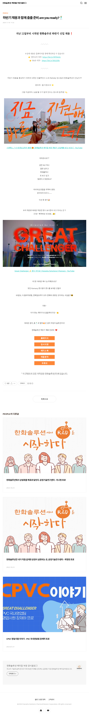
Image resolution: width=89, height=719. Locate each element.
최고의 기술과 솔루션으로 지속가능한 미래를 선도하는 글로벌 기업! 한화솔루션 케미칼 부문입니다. (39, 669)
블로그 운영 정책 (40, 699)
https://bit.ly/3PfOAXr (52, 57)
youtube (48, 710)
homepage (41, 710)
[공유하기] (11, 383)
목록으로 (44, 399)
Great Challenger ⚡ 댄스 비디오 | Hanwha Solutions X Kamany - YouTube (44, 271)
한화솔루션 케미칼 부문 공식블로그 (22, 666)
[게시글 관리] (14, 383)
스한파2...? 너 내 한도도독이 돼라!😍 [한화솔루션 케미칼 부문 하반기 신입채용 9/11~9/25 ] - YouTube (44, 147)
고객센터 (51, 699)
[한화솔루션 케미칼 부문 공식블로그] (14, 3)
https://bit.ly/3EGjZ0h (51, 60)
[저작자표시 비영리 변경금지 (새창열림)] (30, 383)
